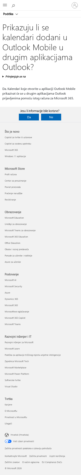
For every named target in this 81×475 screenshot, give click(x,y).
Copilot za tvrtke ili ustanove (18, 137)
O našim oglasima (30, 462)
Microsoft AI (10, 279)
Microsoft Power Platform (17, 373)
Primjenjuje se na (15, 76)
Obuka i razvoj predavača (17, 249)
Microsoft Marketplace (15, 367)
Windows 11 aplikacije (15, 156)
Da (29, 117)
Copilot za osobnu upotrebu (18, 143)
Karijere (8, 404)
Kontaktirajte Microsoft (16, 456)
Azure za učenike (13, 261)
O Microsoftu (11, 410)
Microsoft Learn (12, 348)
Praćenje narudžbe (13, 193)
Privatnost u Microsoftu (16, 417)
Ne (51, 117)
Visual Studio (11, 386)
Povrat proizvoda (13, 186)
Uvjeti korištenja (57, 456)
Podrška (8, 14)
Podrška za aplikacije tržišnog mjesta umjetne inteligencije (33, 354)
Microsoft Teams (13, 324)
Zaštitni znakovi (12, 462)
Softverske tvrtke (13, 380)
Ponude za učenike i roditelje (18, 255)
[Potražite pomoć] (13, 5)
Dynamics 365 (11, 298)
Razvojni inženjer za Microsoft (19, 342)
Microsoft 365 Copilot (15, 317)
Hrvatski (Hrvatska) (20, 434)
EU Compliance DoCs (52, 462)
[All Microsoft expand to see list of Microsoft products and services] (5, 5)
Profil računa (11, 174)
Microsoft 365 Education (16, 236)
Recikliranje (10, 199)
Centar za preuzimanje (15, 180)
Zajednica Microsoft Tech (17, 361)
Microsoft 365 (11, 149)
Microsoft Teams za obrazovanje (20, 230)
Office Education (12, 242)
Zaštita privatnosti (38, 456)
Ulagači (8, 423)
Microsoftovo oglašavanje (17, 311)
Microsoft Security (13, 286)
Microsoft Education (14, 217)
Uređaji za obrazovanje (16, 224)
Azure (7, 292)
